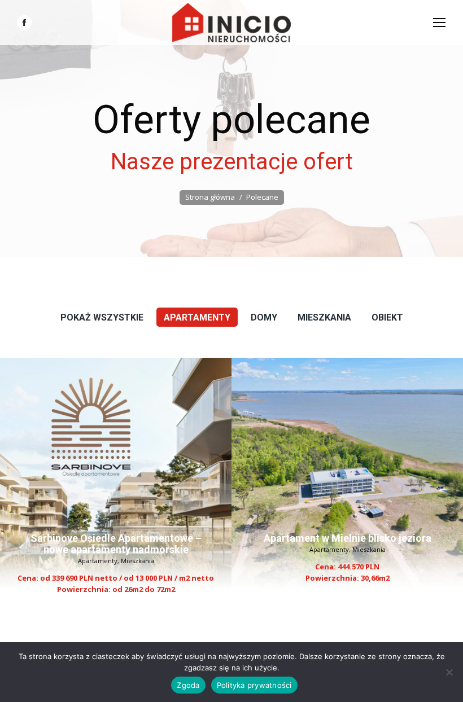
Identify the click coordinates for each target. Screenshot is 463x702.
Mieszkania (324, 317)
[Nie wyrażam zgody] (449, 672)
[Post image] (115, 473)
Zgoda (188, 685)
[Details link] (131, 438)
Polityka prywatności (254, 685)
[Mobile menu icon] (439, 22)
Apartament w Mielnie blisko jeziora (347, 538)
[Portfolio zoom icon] (100, 438)
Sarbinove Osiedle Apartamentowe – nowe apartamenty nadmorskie (116, 543)
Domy (264, 317)
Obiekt (387, 317)
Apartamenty (197, 317)
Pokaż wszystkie (101, 317)
